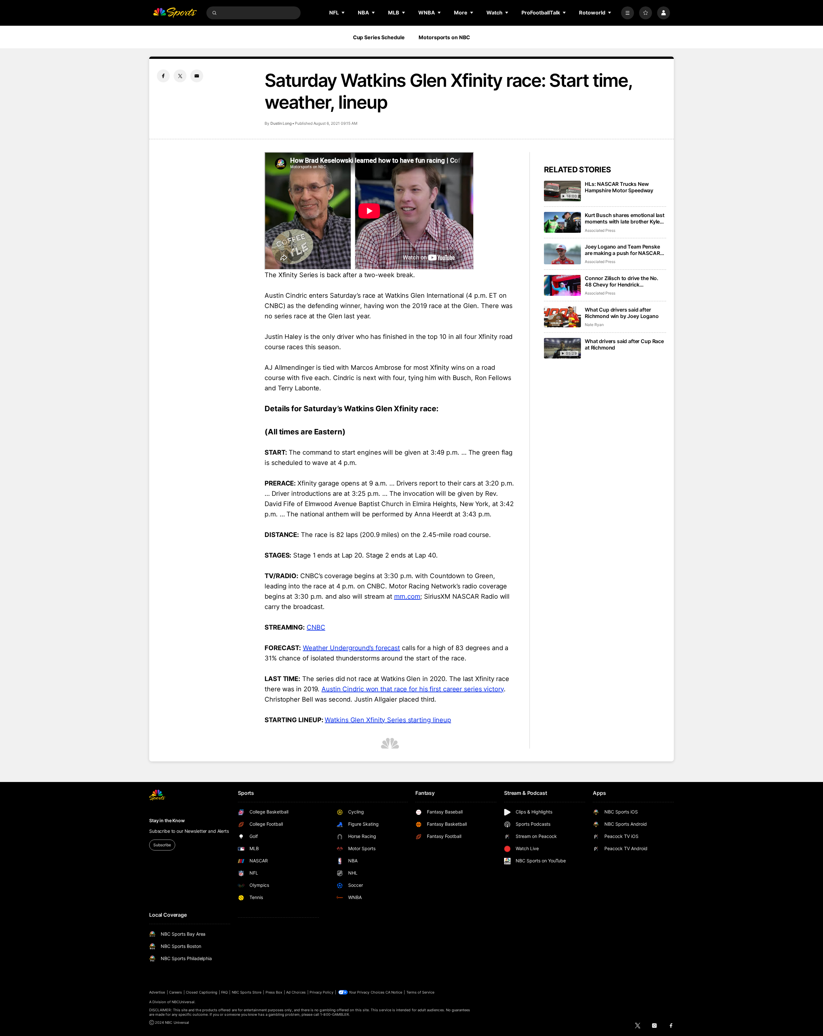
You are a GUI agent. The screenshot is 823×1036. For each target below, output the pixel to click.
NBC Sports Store (247, 992)
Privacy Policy (321, 992)
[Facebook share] (163, 75)
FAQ (224, 992)
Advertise (157, 992)
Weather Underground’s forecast (351, 648)
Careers (175, 992)
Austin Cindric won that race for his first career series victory (412, 689)
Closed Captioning (201, 992)
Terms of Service (420, 992)
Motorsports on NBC (444, 37)
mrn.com (407, 596)
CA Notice (393, 992)
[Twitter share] (180, 75)
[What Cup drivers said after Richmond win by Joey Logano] (562, 316)
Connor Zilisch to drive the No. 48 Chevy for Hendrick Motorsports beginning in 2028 (623, 281)
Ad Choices (296, 992)
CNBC (316, 627)
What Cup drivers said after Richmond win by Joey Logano (622, 312)
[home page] (175, 13)
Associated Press (600, 230)
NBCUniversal (183, 1002)
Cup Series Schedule (379, 37)
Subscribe (162, 844)
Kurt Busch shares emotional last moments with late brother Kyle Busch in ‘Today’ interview (625, 218)
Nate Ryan (594, 324)
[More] (627, 12)
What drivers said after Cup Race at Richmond (624, 344)
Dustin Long (281, 123)
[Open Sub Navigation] (343, 12)
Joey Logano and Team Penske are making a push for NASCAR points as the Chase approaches (624, 249)
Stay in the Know (167, 820)
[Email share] (196, 75)
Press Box (274, 992)
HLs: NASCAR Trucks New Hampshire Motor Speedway (619, 187)
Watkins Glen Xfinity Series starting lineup (388, 720)
